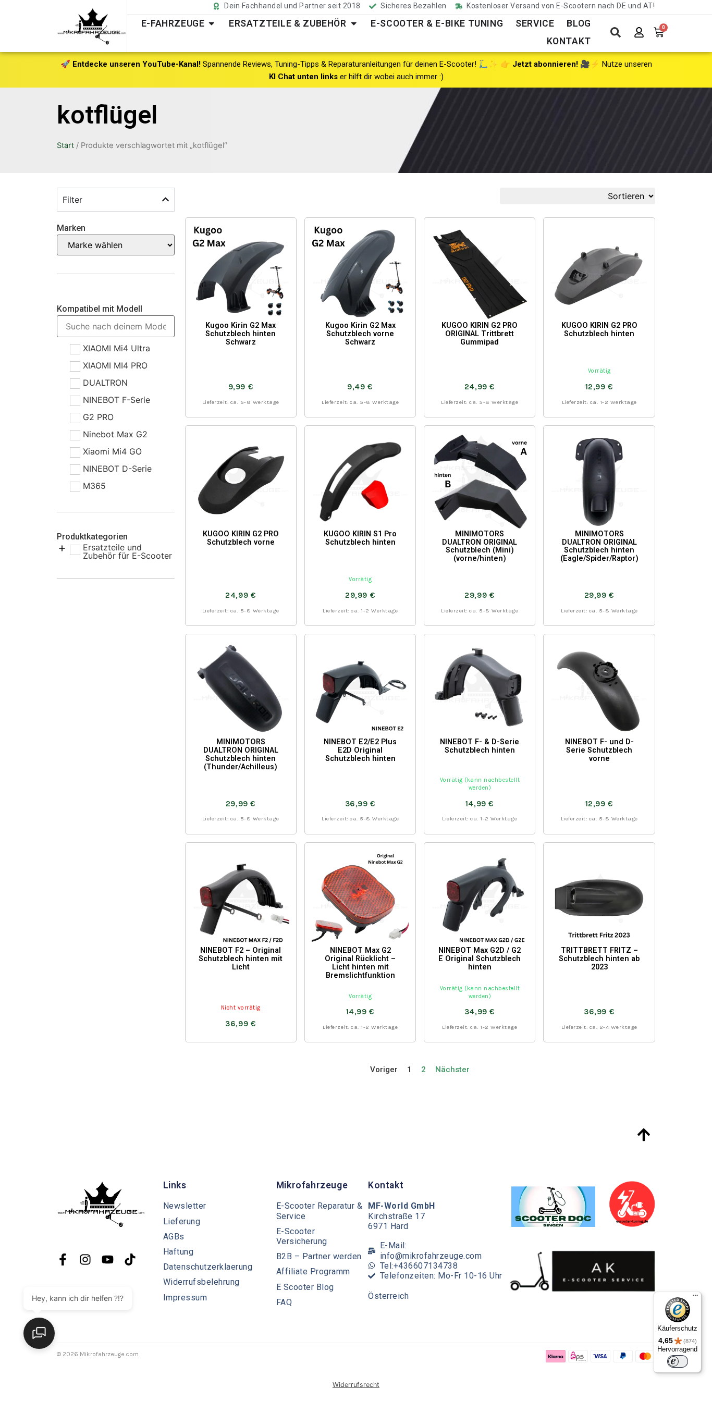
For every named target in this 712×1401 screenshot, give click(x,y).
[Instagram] (85, 1259)
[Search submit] (616, 32)
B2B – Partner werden (319, 1256)
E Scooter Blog (305, 1287)
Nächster (452, 1069)
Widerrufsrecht (356, 1384)
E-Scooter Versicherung (301, 1236)
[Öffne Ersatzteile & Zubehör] (354, 23)
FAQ (284, 1302)
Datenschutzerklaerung (208, 1267)
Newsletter (184, 1206)
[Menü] (695, 1298)
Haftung (178, 1252)
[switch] (677, 1361)
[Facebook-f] (63, 1259)
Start (65, 145)
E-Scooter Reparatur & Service (319, 1211)
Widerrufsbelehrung (201, 1282)
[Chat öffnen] (39, 1333)
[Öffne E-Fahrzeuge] (211, 23)
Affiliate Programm (313, 1271)
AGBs (174, 1237)
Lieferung (182, 1221)
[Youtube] (108, 1259)
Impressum (185, 1297)
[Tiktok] (130, 1259)
